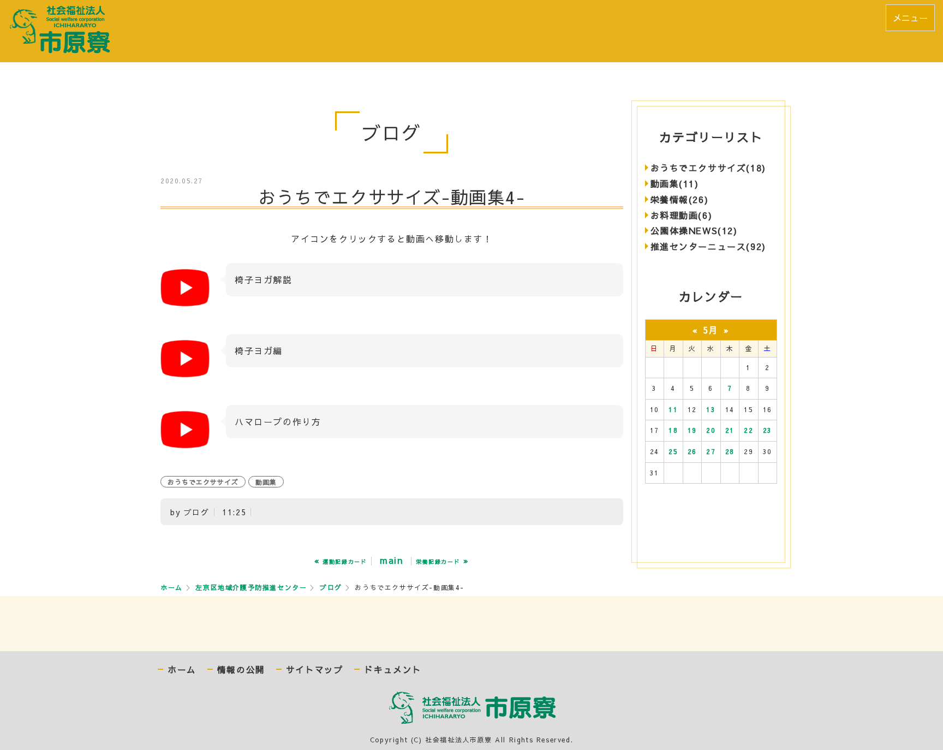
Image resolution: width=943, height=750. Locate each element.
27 (710, 451)
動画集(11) (674, 183)
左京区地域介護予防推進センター (251, 587)
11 (673, 409)
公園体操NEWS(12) (694, 230)
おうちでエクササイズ (203, 482)
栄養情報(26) (679, 199)
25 (673, 451)
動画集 (266, 482)
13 (710, 409)
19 (692, 430)
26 (692, 451)
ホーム (171, 587)
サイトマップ (315, 669)
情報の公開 (241, 669)
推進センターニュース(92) (708, 246)
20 (710, 430)
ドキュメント (393, 669)
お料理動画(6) (681, 215)
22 (748, 430)
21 (730, 430)
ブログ (331, 587)
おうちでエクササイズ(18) (708, 168)
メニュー (910, 17)
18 (673, 430)
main (391, 560)
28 (730, 451)
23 (767, 430)
